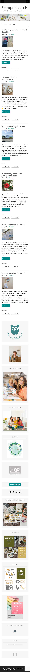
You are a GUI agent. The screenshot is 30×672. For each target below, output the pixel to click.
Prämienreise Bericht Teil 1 (13, 273)
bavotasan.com (22, 669)
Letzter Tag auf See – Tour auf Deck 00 (14, 31)
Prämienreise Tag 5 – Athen (13, 126)
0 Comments (11, 34)
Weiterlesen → (5, 62)
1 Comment (11, 275)
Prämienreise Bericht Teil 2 (13, 224)
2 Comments (11, 81)
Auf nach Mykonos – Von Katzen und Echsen (12, 174)
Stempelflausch (14, 8)
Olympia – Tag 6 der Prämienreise (10, 78)
